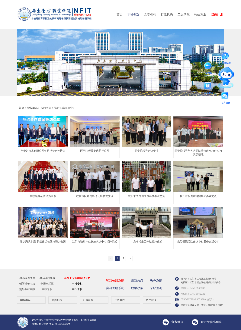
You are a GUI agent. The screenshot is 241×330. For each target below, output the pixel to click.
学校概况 (133, 14)
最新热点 (137, 280)
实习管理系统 (115, 288)
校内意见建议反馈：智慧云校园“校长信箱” (202, 305)
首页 (120, 14)
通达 (45, 324)
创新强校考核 (27, 283)
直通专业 (208, 86)
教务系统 (156, 280)
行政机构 (167, 14)
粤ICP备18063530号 (59, 324)
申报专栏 (47, 289)
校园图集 (47, 108)
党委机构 (150, 14)
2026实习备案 (27, 277)
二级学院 (184, 14)
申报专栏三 (47, 283)
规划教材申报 (27, 289)
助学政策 (137, 288)
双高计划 (217, 14)
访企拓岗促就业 (64, 108)
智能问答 (226, 56)
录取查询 (156, 288)
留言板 (209, 66)
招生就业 (200, 14)
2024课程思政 (47, 277)
